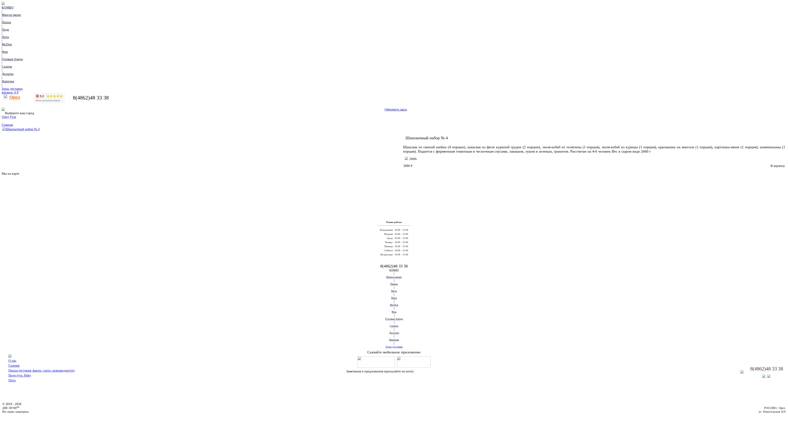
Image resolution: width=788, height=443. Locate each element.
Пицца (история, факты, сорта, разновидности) (41, 370)
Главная (7, 125)
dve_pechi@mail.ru (428, 371)
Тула (13, 117)
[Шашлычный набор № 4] (21, 129)
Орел (5, 117)
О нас (12, 360)
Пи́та (12, 380)
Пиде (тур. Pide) (19, 375)
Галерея (13, 365)
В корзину (778, 166)
